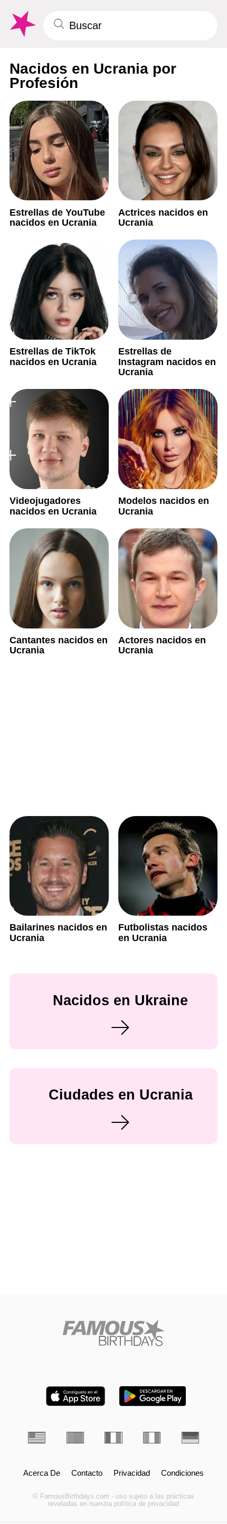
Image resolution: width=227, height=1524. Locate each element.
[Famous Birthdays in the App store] (75, 1396)
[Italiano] (151, 1437)
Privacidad (132, 1473)
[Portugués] (75, 1437)
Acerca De (41, 1473)
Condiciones (182, 1473)
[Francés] (113, 1437)
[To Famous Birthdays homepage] (22, 24)
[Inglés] (36, 1437)
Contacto (86, 1473)
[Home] (113, 1332)
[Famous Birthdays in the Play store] (152, 1396)
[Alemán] (190, 1437)
